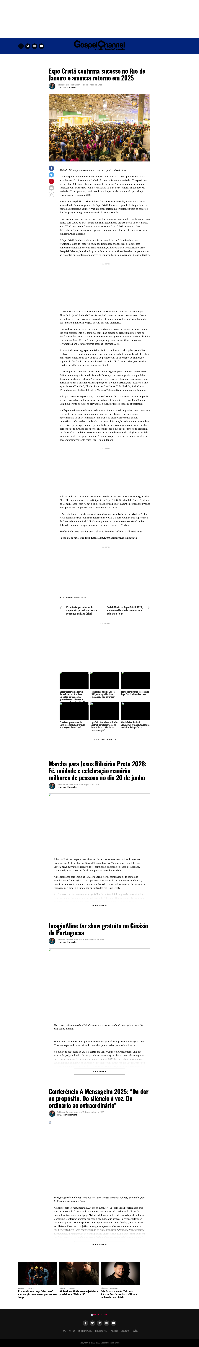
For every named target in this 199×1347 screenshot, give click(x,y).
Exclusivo (126, 57)
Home (62, 57)
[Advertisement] (99, 19)
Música (71, 57)
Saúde (136, 57)
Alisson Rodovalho (68, 87)
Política (114, 57)
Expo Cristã (80, 598)
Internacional (101, 57)
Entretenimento (85, 57)
